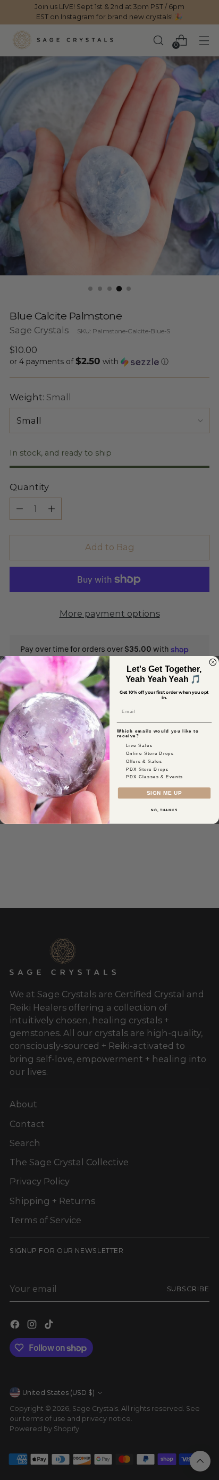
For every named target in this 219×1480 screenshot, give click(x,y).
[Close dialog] (212, 662)
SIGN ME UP (164, 793)
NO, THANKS (164, 810)
